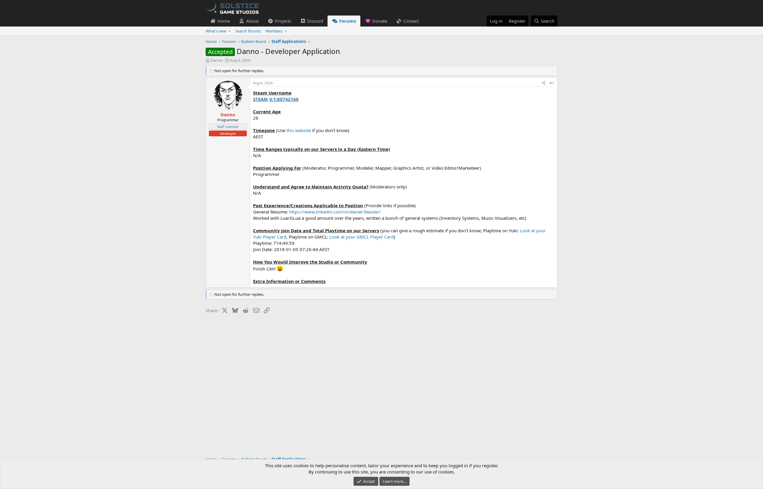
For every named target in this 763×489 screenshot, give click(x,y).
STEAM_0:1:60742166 (276, 99)
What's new (216, 31)
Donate (379, 21)
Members (274, 31)
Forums (347, 21)
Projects (283, 21)
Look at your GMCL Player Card (361, 237)
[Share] (544, 83)
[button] (230, 31)
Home (223, 21)
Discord (315, 21)
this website (298, 130)
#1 (552, 83)
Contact (411, 21)
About (252, 21)
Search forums (248, 31)
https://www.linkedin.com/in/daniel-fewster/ (335, 212)
